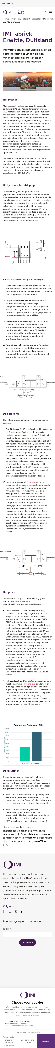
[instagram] (16, 911)
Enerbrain (31, 482)
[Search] (45, 12)
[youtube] (10, 911)
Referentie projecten (31, 19)
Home (6, 19)
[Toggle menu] (50, 12)
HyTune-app (29, 684)
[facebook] (22, 911)
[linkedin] (4, 911)
